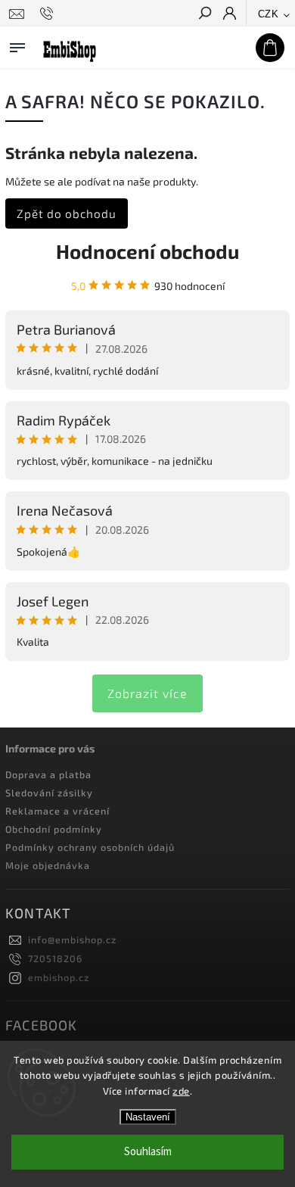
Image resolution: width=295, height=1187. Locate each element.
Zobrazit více (147, 693)
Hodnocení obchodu (147, 251)
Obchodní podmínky (53, 829)
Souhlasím (148, 1152)
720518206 (55, 958)
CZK (268, 14)
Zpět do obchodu (66, 213)
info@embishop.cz (72, 939)
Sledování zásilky (49, 793)
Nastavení (148, 1117)
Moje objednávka (47, 865)
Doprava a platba (48, 774)
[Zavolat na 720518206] (49, 13)
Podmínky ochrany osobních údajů (90, 847)
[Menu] (17, 44)
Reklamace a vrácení (57, 811)
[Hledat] (204, 14)
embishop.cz (58, 977)
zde (181, 1091)
